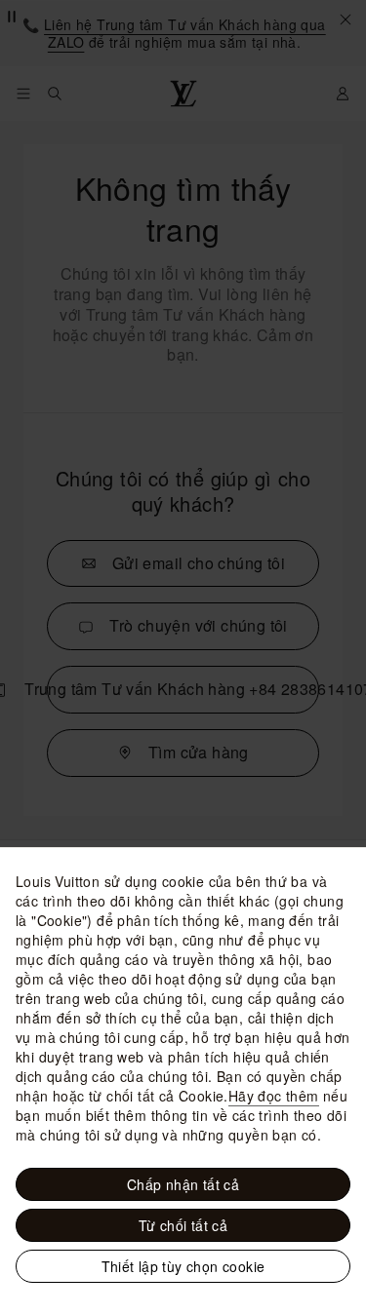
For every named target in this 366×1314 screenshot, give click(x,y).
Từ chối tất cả (183, 1225)
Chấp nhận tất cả (183, 1184)
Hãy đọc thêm (273, 1095)
